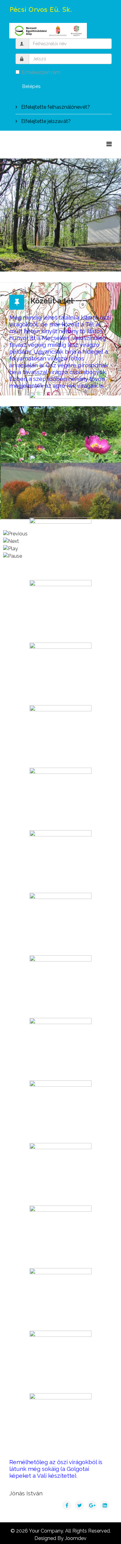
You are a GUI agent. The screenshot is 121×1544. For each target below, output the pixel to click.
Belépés (31, 86)
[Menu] (109, 144)
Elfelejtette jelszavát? (45, 121)
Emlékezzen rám (41, 72)
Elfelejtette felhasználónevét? (55, 107)
